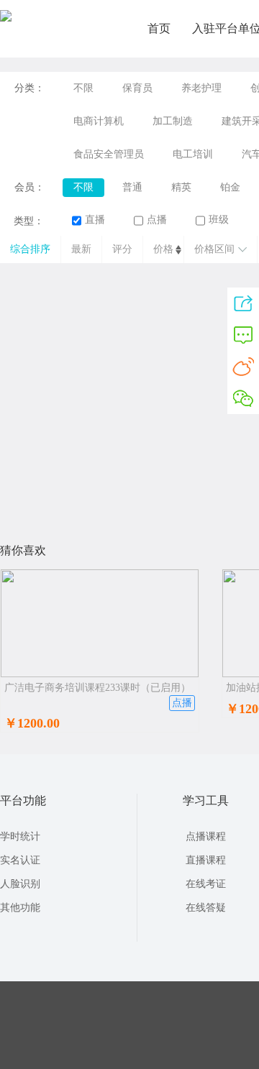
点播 (157, 219)
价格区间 (214, 249)
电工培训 (193, 154)
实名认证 (20, 860)
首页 (159, 28)
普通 (132, 187)
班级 (219, 219)
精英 (181, 187)
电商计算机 (98, 121)
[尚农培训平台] (6, 19)
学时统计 (20, 836)
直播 (95, 219)
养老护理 (201, 88)
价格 (163, 249)
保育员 (137, 88)
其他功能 (20, 907)
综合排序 (30, 249)
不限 (83, 88)
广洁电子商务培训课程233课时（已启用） (97, 687)
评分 (122, 249)
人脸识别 (20, 883)
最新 (81, 249)
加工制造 (173, 121)
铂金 (230, 187)
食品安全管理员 (108, 154)
